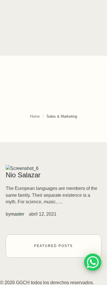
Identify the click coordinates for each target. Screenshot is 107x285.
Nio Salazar (23, 175)
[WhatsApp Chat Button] (92, 262)
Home (35, 116)
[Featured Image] (22, 168)
